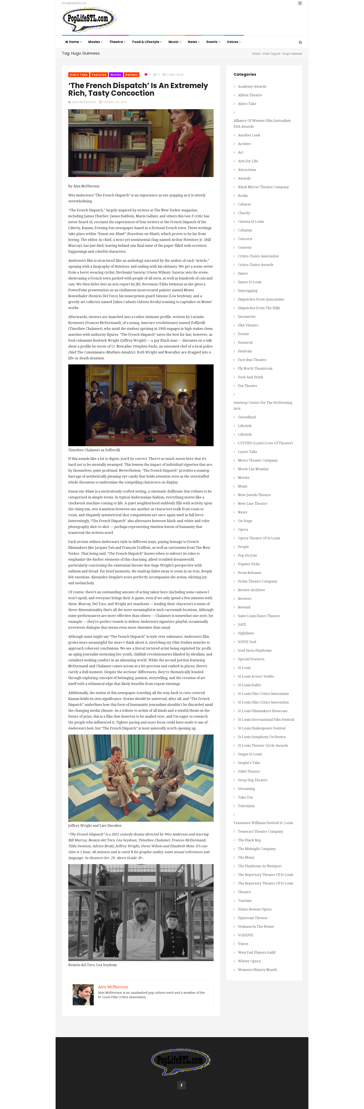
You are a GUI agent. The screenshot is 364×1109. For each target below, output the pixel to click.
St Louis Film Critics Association (263, 694)
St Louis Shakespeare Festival (261, 728)
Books (243, 196)
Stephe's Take (249, 763)
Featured (99, 75)
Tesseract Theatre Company (260, 832)
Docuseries (247, 317)
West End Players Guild (257, 953)
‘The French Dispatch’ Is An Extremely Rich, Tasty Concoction (138, 89)
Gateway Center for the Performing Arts (263, 406)
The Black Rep (249, 840)
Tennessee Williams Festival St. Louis (263, 823)
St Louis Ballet (249, 685)
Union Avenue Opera (255, 909)
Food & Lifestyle (146, 42)
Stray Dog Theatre (252, 780)
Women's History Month (257, 970)
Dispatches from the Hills (259, 308)
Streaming (246, 789)
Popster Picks (249, 564)
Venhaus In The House (256, 927)
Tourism (245, 901)
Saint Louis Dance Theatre (259, 616)
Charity (244, 213)
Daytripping (247, 291)
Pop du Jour (247, 555)
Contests (245, 248)
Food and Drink (250, 377)
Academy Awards (252, 87)
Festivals (245, 351)
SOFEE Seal (247, 642)
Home (74, 42)
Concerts (245, 239)
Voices (233, 42)
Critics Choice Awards (255, 265)
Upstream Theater (253, 918)
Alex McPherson (84, 102)
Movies (94, 42)
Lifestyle (245, 426)
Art (240, 152)
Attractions (247, 170)
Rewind (244, 607)
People (243, 547)
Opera (243, 530)
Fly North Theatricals (255, 369)
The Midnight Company (257, 849)
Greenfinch (247, 417)
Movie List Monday (253, 469)
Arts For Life (248, 161)
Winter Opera (249, 961)
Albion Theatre (250, 95)
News (193, 42)
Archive (244, 144)
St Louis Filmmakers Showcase (263, 711)
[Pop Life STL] (89, 21)
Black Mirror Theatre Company (263, 187)
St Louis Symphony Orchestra (262, 737)
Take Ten (245, 797)
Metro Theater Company (258, 460)
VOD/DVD (245, 935)
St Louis (244, 668)
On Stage (245, 521)
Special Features (251, 659)
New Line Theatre (252, 504)
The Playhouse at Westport (260, 866)
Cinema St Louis (251, 222)
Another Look (249, 135)
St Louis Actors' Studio (256, 676)
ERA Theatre (248, 325)
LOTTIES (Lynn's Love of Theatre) (265, 443)
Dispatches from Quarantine (261, 299)
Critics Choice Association (258, 256)
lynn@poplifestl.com (74, 3)
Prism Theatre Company (257, 581)
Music (174, 42)
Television (246, 806)
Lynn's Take (247, 452)
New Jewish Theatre (254, 495)
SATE (242, 625)
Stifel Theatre (249, 771)
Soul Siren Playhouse (255, 650)
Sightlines (246, 633)
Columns (245, 230)
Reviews (132, 75)
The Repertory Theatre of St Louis (265, 875)
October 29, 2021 (115, 102)
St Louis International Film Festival (266, 720)
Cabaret (244, 204)
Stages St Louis (250, 754)
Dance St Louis (249, 282)
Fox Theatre (247, 386)
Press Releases (249, 573)
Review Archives (251, 590)
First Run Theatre (252, 360)
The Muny (246, 857)
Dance (243, 273)
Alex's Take (79, 75)
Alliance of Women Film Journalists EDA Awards (262, 124)
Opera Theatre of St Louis (259, 538)
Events (212, 42)
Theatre (116, 42)
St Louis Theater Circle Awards (263, 746)
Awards (244, 178)
